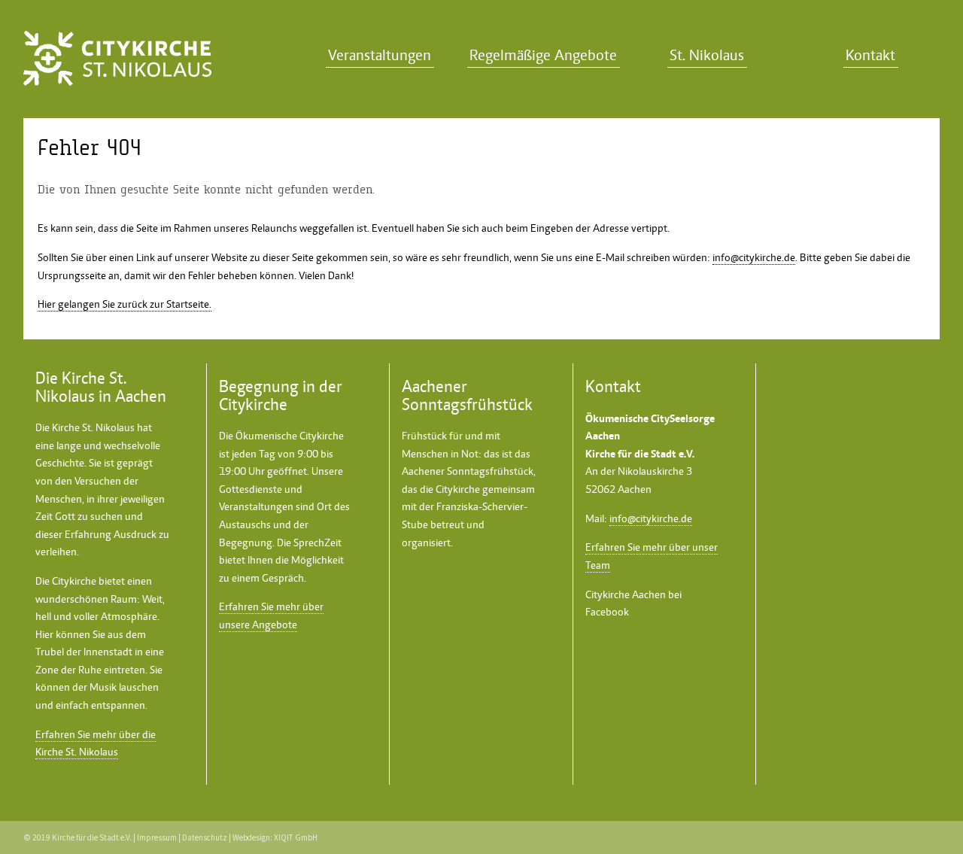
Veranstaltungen (379, 55)
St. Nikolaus (707, 55)
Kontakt (870, 55)
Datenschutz (204, 837)
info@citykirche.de (753, 257)
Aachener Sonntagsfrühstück (467, 471)
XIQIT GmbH (295, 837)
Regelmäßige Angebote (543, 55)
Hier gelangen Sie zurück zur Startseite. (124, 304)
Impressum (157, 837)
